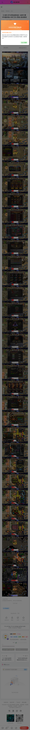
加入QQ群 (24, 42)
